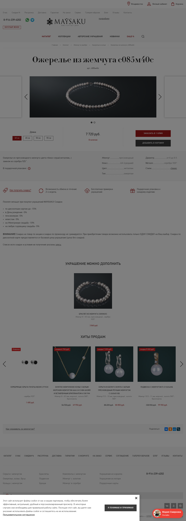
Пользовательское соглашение (19, 515)
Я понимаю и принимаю (120, 508)
